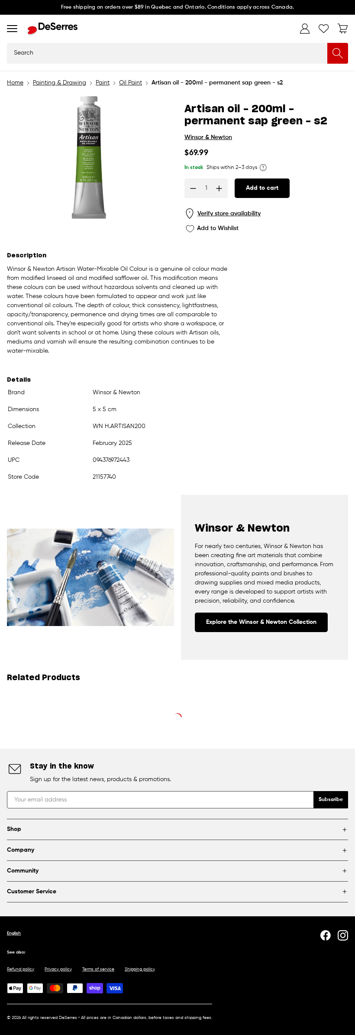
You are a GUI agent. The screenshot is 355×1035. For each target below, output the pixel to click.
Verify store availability (229, 214)
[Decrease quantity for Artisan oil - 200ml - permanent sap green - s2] (193, 188)
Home (15, 83)
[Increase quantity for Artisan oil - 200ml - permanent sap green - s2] (219, 188)
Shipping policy (140, 969)
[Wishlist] (324, 28)
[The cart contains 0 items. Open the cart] (343, 28)
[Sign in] (305, 28)
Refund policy (20, 969)
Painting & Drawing (59, 83)
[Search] (337, 53)
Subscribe (331, 799)
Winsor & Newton (208, 137)
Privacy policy (58, 969)
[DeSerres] (52, 29)
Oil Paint (130, 83)
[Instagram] (343, 935)
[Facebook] (325, 935)
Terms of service (98, 969)
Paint (103, 83)
